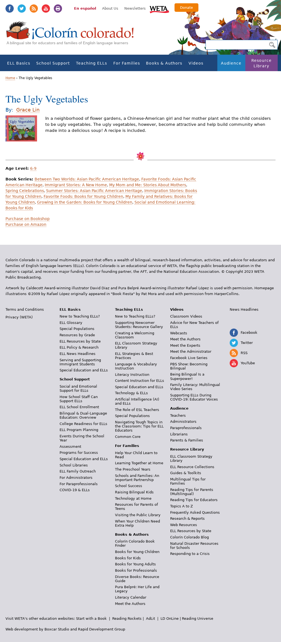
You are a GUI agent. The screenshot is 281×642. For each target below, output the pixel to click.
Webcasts (178, 333)
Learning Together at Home (139, 463)
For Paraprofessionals (79, 484)
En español (85, 8)
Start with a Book (91, 618)
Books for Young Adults (135, 564)
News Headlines (244, 309)
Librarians (179, 434)
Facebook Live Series (188, 358)
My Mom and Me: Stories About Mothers (147, 185)
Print (58, 8)
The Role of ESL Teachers (137, 410)
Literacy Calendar (130, 597)
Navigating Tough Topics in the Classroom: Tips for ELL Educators (139, 426)
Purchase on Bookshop (27, 218)
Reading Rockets (127, 618)
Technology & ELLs (131, 393)
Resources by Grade (77, 335)
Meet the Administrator (190, 351)
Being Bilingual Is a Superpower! (187, 376)
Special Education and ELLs (84, 370)
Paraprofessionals (186, 428)
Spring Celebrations (24, 190)
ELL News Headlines (77, 354)
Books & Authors (164, 63)
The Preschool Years (132, 469)
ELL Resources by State (80, 341)
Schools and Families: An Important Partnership (137, 478)
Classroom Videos (186, 316)
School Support (53, 63)
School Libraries (74, 465)
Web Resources (183, 525)
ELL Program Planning (79, 430)
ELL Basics (18, 63)
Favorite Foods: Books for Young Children (83, 196)
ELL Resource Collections (192, 467)
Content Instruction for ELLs (139, 381)
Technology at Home (133, 498)
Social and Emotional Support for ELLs (78, 388)
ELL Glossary (71, 323)
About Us (110, 8)
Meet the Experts (185, 345)
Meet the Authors (130, 604)
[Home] (72, 36)
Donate (186, 7)
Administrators (183, 421)
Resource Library (261, 63)
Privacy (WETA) (19, 317)
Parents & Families (186, 440)
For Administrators (76, 478)
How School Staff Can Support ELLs (79, 399)
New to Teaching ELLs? (80, 316)
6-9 (33, 168)
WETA (159, 8)
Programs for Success (79, 453)
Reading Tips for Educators (194, 500)
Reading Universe (197, 618)
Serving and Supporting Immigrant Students (80, 362)
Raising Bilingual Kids (134, 492)
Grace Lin (28, 110)
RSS (34, 8)
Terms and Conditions (24, 309)
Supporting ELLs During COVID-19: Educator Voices (194, 397)
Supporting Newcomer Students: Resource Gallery (139, 325)
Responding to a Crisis (190, 554)
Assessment (70, 446)
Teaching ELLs (91, 63)
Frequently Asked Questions (195, 512)
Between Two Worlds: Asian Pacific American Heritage (87, 179)
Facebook (9, 8)
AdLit (150, 618)
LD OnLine (170, 618)
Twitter (22, 8)
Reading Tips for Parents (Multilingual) (191, 492)
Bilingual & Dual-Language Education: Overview (83, 415)
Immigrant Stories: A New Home (76, 185)
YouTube (46, 8)
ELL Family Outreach (78, 471)
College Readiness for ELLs (83, 424)
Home (10, 78)
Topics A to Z (181, 506)
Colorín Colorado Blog (189, 537)
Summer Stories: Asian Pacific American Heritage (94, 190)
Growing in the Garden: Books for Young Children (84, 202)
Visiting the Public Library (138, 515)
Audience (231, 63)
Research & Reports (187, 518)
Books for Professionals (136, 570)
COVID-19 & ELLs (75, 490)
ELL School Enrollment (79, 407)
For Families (126, 63)
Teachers (178, 415)
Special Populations (77, 329)
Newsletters (135, 8)
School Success (128, 486)
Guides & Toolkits (185, 473)
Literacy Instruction (132, 375)
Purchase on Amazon (25, 224)
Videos (196, 63)
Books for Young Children (137, 552)
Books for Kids (128, 558)
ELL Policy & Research (79, 347)
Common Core (127, 437)
